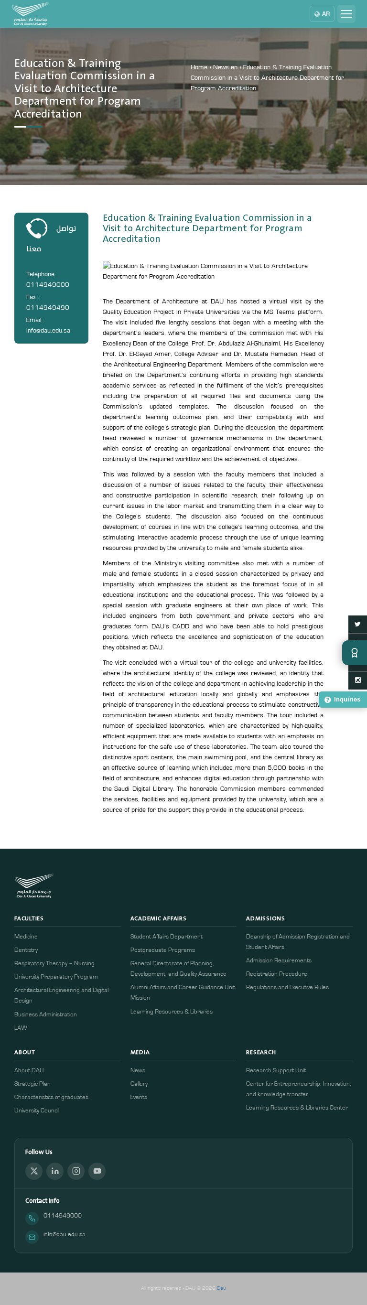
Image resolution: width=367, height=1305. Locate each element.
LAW (20, 1028)
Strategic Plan (32, 1084)
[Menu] (346, 14)
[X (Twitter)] (34, 1171)
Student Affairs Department (166, 937)
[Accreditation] (354, 652)
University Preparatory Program (56, 977)
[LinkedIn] (55, 1171)
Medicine (26, 937)
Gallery (139, 1084)
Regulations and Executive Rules (287, 987)
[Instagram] (76, 1171)
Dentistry (26, 950)
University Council (36, 1111)
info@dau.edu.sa (64, 1234)
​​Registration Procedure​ (276, 974)
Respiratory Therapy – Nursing (54, 963)
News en (225, 67)
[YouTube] (97, 1171)
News (137, 1071)
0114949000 (62, 1216)
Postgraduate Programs (162, 950)
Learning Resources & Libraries (171, 1012)
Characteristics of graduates (51, 1097)
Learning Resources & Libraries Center (297, 1108)
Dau (221, 1288)
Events (138, 1097)
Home (199, 67)
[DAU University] (30, 14)
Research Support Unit (276, 1071)
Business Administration (45, 1015)
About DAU (29, 1071)
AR (326, 14)
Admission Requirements (279, 961)
